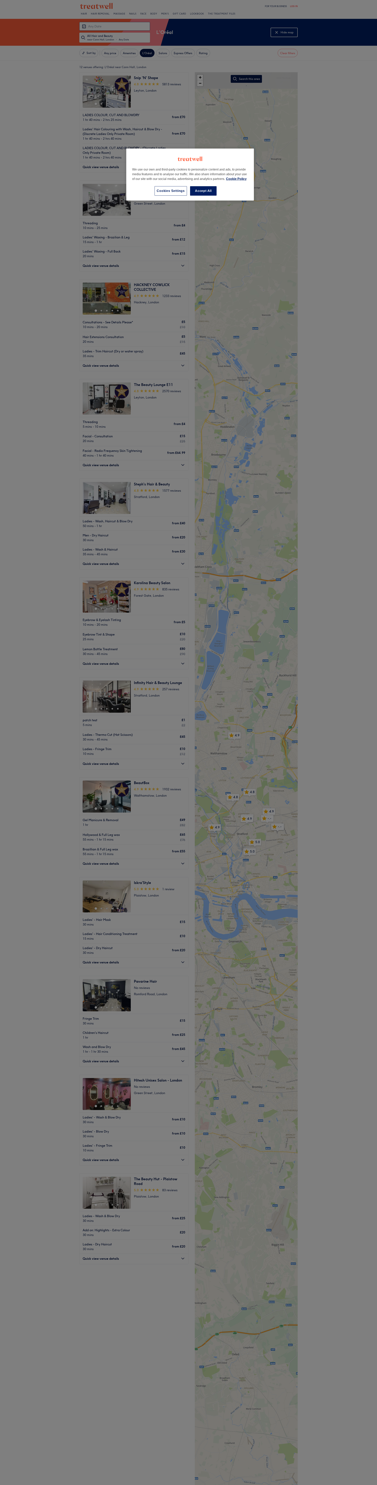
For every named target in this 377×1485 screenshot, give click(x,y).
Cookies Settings (171, 190)
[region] (190, 175)
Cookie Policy (236, 179)
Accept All (203, 190)
